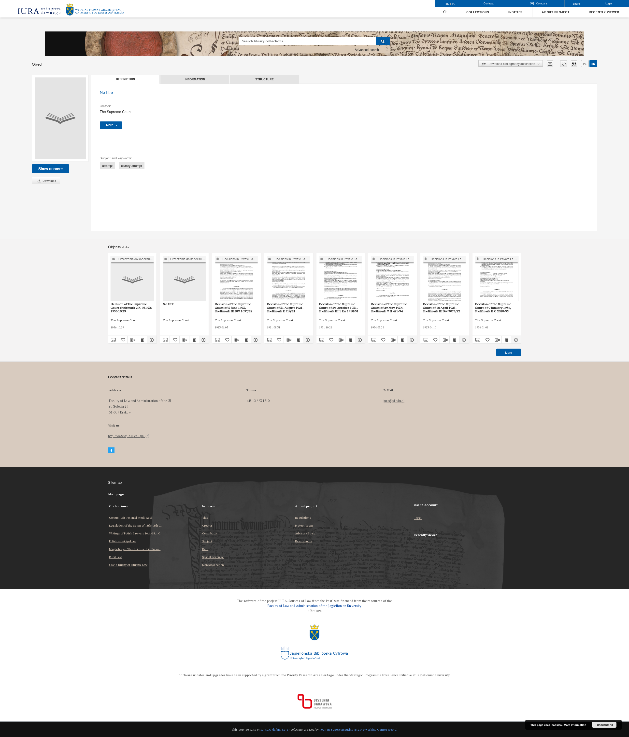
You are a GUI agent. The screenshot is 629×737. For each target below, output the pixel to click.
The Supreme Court (115, 111)
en (593, 64)
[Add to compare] (550, 63)
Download (49, 180)
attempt (107, 165)
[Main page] (444, 12)
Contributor (209, 533)
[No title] (60, 118)
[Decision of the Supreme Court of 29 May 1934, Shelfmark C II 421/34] (392, 278)
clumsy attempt (131, 165)
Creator (207, 525)
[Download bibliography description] (132, 340)
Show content (50, 168)
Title (205, 517)
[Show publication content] (142, 340)
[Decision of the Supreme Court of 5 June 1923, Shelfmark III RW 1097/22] (236, 278)
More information (575, 725)
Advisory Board (305, 533)
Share (576, 3)
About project (556, 12)
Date (205, 549)
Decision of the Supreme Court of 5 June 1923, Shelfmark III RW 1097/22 (233, 307)
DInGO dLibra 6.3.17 (275, 729)
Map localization (213, 565)
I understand (604, 724)
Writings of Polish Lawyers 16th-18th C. (135, 533)
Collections (477, 12)
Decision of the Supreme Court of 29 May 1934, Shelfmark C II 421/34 (389, 307)
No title (168, 304)
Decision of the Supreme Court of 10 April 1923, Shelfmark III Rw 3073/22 (441, 307)
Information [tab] (195, 79)
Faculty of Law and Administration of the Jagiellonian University (314, 606)
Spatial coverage (213, 557)
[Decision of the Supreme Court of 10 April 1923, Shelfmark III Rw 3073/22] (444, 278)
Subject (207, 541)
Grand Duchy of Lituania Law (128, 565)
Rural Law (115, 557)
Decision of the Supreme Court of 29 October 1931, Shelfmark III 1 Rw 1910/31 (338, 307)
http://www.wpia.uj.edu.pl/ (126, 436)
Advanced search (367, 49)
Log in (418, 518)
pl (453, 4)
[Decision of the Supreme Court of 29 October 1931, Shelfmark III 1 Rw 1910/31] (340, 278)
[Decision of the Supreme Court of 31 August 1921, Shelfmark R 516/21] (288, 278)
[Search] (383, 41)
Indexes (515, 12)
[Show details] (151, 340)
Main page (116, 494)
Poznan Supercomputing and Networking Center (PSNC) (359, 729)
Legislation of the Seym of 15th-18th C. (135, 525)
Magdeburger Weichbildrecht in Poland (134, 549)
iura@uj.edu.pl (394, 401)
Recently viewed (604, 12)
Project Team (304, 525)
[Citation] (574, 63)
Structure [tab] (264, 79)
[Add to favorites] (563, 63)
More (508, 352)
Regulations (303, 517)
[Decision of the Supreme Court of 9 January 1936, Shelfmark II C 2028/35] (496, 278)
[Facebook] (111, 450)
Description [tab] (125, 79)
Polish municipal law (122, 541)
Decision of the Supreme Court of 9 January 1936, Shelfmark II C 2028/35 (493, 307)
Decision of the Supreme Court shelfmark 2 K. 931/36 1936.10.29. (131, 307)
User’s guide (303, 541)
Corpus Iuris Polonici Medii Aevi (130, 517)
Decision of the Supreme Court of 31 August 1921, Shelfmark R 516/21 (285, 307)
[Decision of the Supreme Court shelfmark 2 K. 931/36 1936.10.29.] (132, 278)
